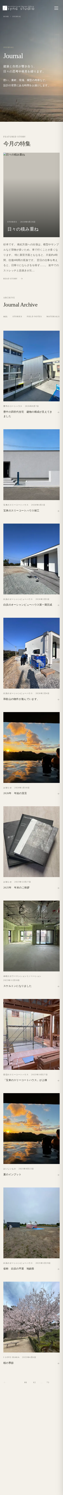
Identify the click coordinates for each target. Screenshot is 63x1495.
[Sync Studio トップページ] (18, 8)
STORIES (17, 316)
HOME (6, 16)
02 (34, 1382)
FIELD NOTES (34, 316)
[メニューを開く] (56, 8)
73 (48, 1382)
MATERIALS (53, 316)
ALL (5, 316)
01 (26, 1382)
